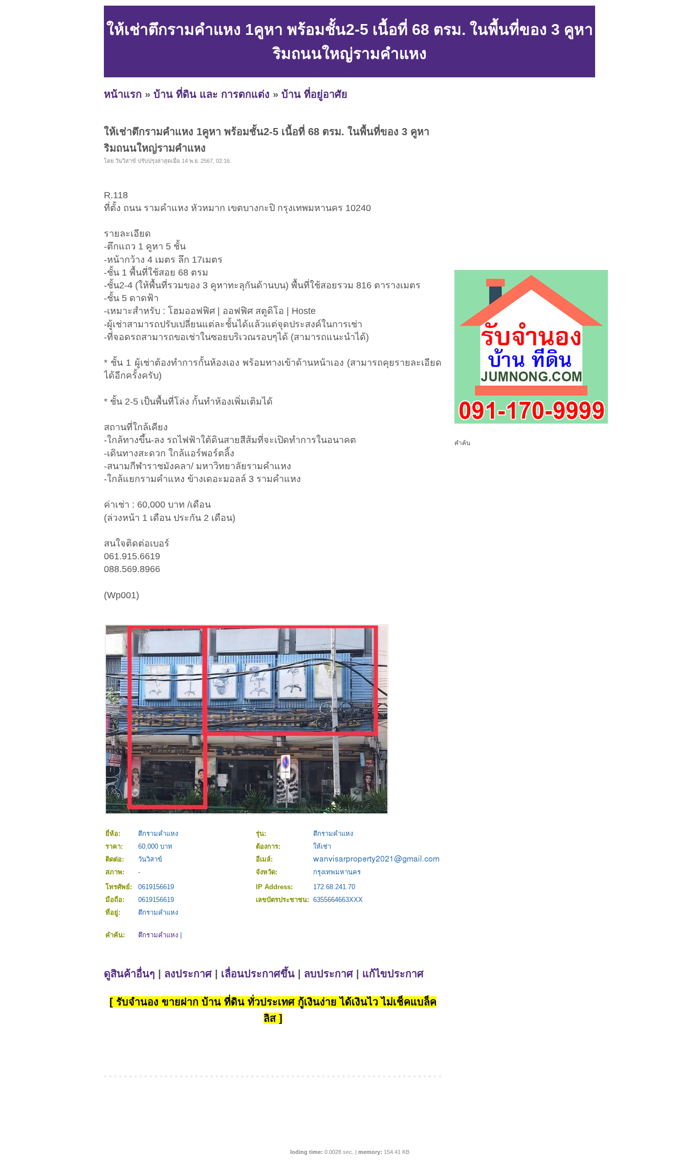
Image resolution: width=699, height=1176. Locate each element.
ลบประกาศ (328, 973)
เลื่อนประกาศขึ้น (258, 973)
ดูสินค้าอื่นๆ (129, 973)
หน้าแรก (123, 94)
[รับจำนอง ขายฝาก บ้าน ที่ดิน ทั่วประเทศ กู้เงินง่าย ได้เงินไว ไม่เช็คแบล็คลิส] (531, 421)
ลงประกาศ (188, 973)
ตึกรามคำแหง (158, 935)
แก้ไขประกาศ (393, 973)
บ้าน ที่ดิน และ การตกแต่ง (212, 94)
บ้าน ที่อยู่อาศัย (314, 94)
